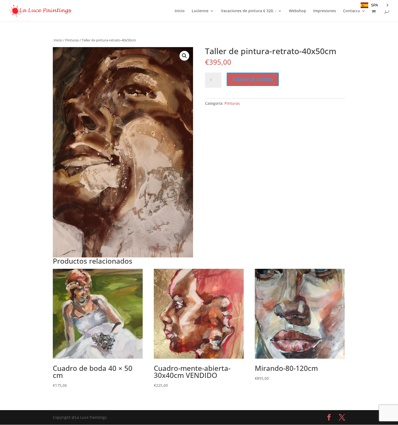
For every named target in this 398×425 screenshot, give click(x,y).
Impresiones (324, 11)
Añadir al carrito (253, 79)
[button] (184, 56)
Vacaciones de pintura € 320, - (248, 11)
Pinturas (72, 40)
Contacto (351, 11)
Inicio (180, 11)
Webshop (297, 11)
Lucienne (200, 11)
